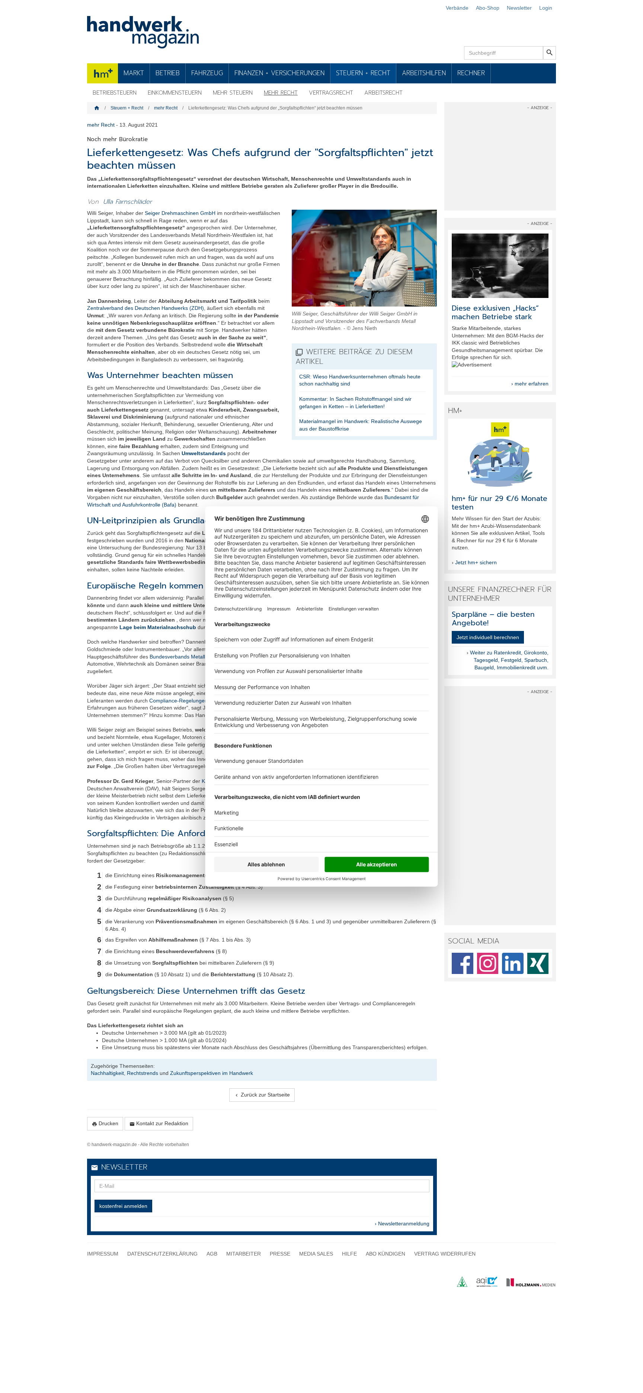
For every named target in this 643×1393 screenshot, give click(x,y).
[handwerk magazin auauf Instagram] (488, 963)
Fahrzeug (207, 73)
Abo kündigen (385, 1254)
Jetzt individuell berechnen (488, 637)
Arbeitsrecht (383, 93)
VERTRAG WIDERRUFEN (445, 1254)
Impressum (102, 1254)
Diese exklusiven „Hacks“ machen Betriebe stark (495, 312)
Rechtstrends (142, 1073)
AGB (212, 1254)
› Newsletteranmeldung (402, 1224)
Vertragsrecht (331, 93)
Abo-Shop (487, 8)
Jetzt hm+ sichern (476, 562)
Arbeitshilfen (424, 73)
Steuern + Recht (363, 73)
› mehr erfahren (529, 384)
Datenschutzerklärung (162, 1254)
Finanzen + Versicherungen (279, 73)
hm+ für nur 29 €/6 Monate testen (499, 503)
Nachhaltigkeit (107, 1073)
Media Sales (316, 1254)
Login (545, 8)
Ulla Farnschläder (127, 201)
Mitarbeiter (243, 1254)
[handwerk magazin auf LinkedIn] (513, 963)
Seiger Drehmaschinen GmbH (180, 213)
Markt (134, 73)
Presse (280, 1254)
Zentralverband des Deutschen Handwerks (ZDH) (145, 308)
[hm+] (500, 454)
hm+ (102, 73)
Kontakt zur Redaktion (158, 1123)
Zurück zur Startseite (262, 1095)
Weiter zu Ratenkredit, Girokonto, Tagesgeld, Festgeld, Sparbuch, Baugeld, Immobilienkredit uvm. (509, 660)
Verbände (457, 8)
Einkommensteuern (175, 93)
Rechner (471, 73)
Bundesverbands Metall (177, 657)
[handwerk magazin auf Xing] (538, 963)
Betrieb (168, 73)
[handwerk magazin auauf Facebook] (462, 963)
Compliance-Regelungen (178, 701)
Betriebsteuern (115, 93)
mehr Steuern (233, 93)
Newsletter (519, 8)
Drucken (105, 1123)
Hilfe (349, 1254)
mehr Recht (281, 93)
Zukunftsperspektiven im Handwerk (211, 1073)
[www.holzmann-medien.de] (527, 1285)
